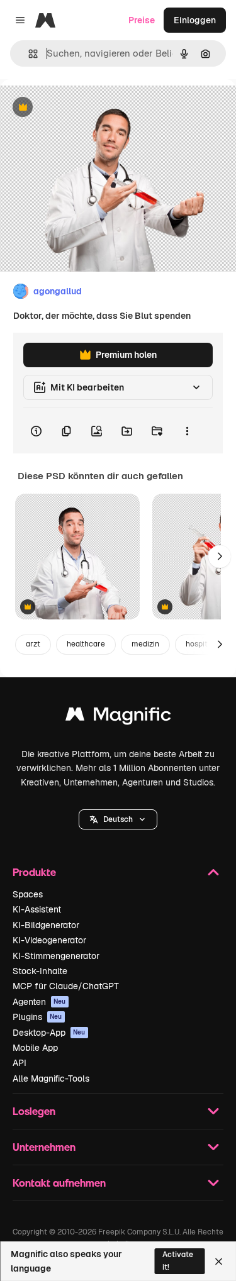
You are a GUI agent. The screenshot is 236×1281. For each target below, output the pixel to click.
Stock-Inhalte (40, 971)
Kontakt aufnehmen (59, 1182)
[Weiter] (219, 556)
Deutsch (118, 819)
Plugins (37, 1017)
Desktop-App (49, 1032)
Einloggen (195, 20)
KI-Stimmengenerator (56, 956)
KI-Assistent (37, 909)
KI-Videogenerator (49, 940)
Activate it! (177, 1261)
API (19, 1062)
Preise (141, 20)
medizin (145, 644)
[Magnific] (118, 717)
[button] (118, 819)
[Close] (218, 1261)
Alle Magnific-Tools (51, 1078)
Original (80, 108)
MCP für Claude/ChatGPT (66, 986)
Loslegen (34, 1110)
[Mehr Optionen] (186, 430)
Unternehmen (44, 1146)
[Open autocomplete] (28, 53)
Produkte (34, 872)
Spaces (28, 894)
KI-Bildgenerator (46, 925)
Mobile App (35, 1047)
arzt (33, 644)
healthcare (86, 644)
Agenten (39, 1001)
